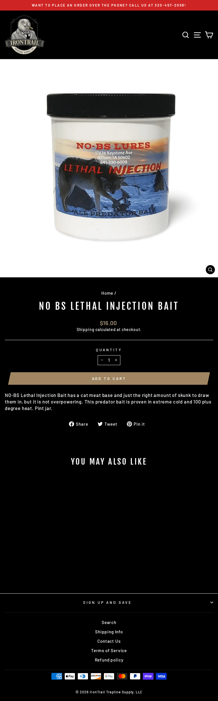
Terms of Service (109, 650)
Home (107, 293)
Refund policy (109, 659)
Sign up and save (107, 602)
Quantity (109, 350)
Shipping (86, 329)
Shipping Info (109, 631)
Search (109, 622)
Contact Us (108, 641)
